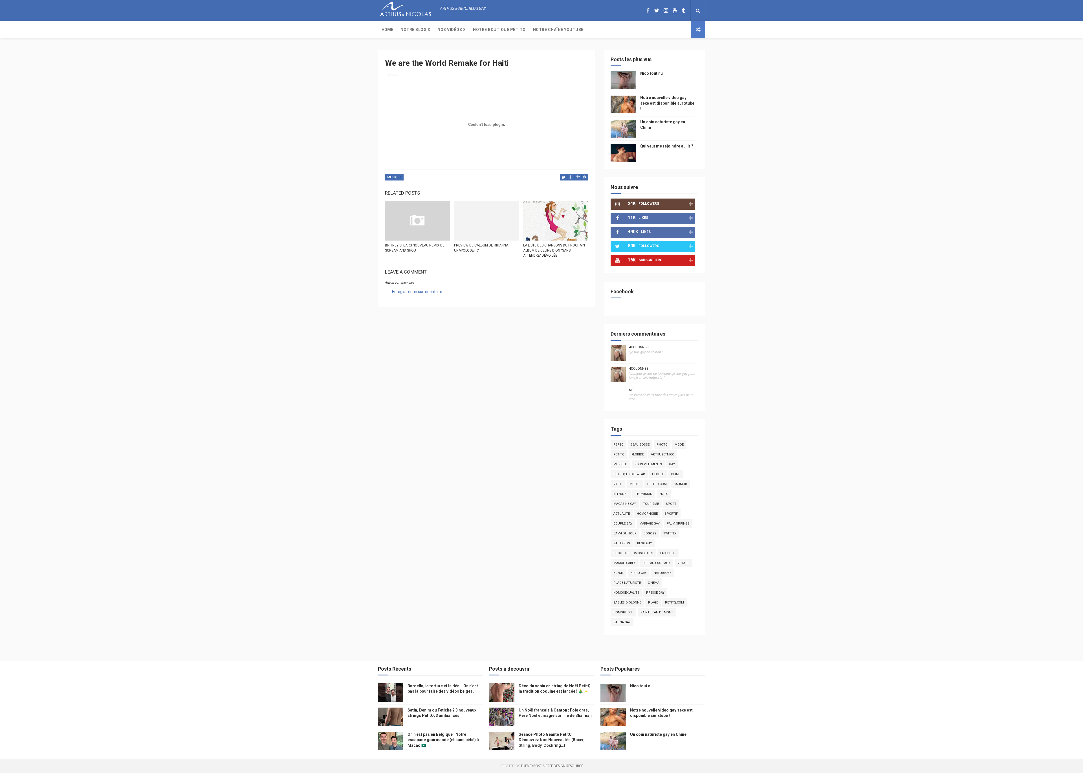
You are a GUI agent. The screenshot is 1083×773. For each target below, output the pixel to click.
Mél (632, 390)
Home (387, 29)
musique (394, 177)
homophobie (647, 514)
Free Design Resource (564, 765)
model (634, 484)
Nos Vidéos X (451, 29)
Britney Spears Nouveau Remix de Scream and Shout (414, 247)
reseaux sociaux (656, 563)
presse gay (655, 592)
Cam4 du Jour (625, 533)
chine (675, 474)
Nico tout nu (651, 73)
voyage (683, 563)
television (643, 494)
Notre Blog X (415, 29)
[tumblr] (683, 10)
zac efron (621, 543)
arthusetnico (662, 454)
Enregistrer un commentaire (417, 291)
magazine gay (624, 504)
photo (662, 444)
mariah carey (624, 563)
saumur (680, 484)
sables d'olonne (627, 602)
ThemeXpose (531, 765)
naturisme (662, 573)
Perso (618, 444)
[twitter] (656, 10)
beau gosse (640, 444)
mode (679, 444)
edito (663, 494)
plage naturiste (627, 583)
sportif (671, 514)
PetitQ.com (674, 602)
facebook (668, 553)
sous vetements (648, 464)
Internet (620, 494)
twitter (670, 533)
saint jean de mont (656, 612)
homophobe (623, 612)
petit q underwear (629, 474)
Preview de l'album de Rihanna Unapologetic (481, 247)
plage (653, 602)
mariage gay (649, 523)
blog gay (644, 543)
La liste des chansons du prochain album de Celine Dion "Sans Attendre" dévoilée (554, 250)
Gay (672, 464)
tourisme (651, 504)
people (658, 474)
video (617, 484)
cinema (653, 583)
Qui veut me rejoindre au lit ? (666, 146)
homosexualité (626, 592)
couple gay (622, 523)
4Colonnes (638, 347)
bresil (618, 573)
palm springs (678, 523)
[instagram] (666, 10)
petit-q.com (657, 484)
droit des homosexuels (633, 553)
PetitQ (618, 454)
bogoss (650, 533)
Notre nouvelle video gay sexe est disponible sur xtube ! (667, 103)
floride (637, 454)
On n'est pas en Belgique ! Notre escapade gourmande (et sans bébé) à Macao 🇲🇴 (443, 740)
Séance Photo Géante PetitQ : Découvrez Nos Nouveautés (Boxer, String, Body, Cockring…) (552, 740)
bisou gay (639, 573)
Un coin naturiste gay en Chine (658, 734)
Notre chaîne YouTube (558, 29)
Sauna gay (622, 622)
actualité (621, 514)
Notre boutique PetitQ (499, 29)
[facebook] (648, 10)
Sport (671, 504)
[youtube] (675, 10)
